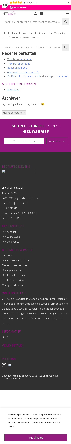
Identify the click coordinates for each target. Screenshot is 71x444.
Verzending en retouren (15, 265)
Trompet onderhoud (18, 63)
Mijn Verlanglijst (10, 241)
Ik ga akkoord (36, 437)
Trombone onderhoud (19, 59)
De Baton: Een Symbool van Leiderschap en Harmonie (37, 76)
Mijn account (9, 231)
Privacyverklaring (11, 270)
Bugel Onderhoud (17, 67)
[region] (35, 426)
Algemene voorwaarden (15, 260)
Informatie (13, 89)
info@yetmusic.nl (18, 203)
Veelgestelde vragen (13, 285)
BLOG (5, 337)
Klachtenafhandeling (13, 275)
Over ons (7, 255)
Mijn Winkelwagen (11, 236)
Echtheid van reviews (13, 280)
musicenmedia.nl (11, 378)
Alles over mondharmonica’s (23, 72)
